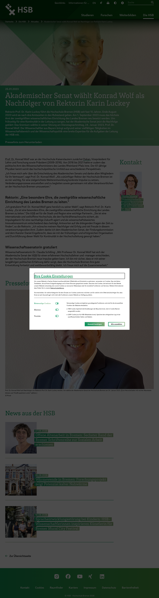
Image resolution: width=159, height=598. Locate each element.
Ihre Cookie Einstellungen (53, 276)
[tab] (44, 303)
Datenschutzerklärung (57, 288)
